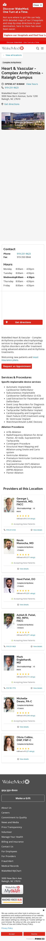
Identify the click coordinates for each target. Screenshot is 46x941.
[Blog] (12, 903)
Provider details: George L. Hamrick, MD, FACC (23, 514)
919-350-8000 (9, 790)
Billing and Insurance (12, 841)
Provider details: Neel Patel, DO (23, 592)
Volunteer (6, 832)
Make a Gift (23, 798)
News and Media (10, 822)
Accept (12, 934)
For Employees (9, 851)
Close (36, 5)
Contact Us (7, 846)
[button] (43, 48)
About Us (6, 807)
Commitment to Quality (14, 817)
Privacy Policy (7, 928)
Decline (34, 934)
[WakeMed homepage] (18, 48)
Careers (5, 812)
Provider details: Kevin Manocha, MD (23, 554)
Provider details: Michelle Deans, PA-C (23, 712)
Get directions (11, 104)
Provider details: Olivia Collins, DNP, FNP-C (23, 748)
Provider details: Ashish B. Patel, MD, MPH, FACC (23, 630)
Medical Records (10, 865)
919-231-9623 (12, 87)
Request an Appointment (17, 366)
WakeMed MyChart (11, 870)
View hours (32, 83)
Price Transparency (11, 827)
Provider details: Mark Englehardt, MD (23, 672)
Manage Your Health (12, 836)
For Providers (8, 856)
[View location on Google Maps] (23, 306)
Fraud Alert (7, 861)
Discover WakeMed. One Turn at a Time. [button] (23, 42)
